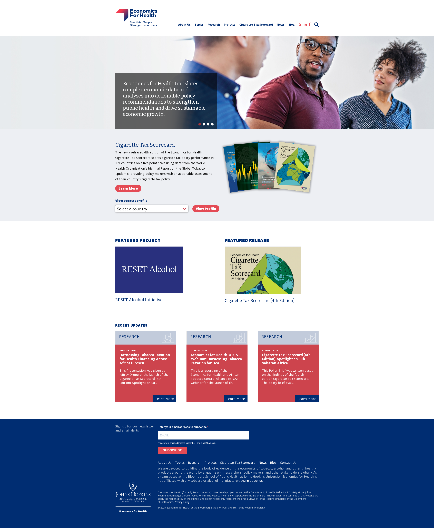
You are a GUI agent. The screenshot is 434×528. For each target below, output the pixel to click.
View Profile (206, 209)
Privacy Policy (181, 502)
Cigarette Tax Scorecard (256, 24)
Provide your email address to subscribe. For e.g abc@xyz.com (186, 443)
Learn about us (252, 480)
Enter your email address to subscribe (182, 427)
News (280, 24)
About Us (184, 24)
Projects (229, 24)
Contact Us (288, 463)
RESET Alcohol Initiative (138, 299)
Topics (199, 24)
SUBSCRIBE (172, 450)
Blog (292, 24)
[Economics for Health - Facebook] (310, 24)
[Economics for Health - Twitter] (300, 24)
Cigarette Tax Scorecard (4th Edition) (259, 300)
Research (214, 24)
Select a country (132, 209)
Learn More (130, 188)
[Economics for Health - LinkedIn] (305, 24)
